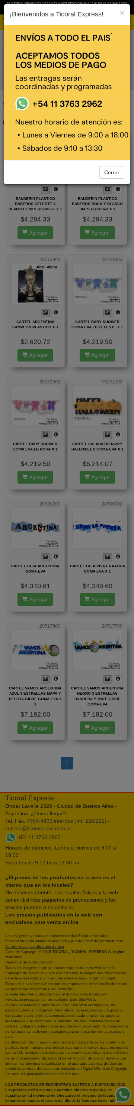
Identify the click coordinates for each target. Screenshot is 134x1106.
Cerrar (111, 172)
